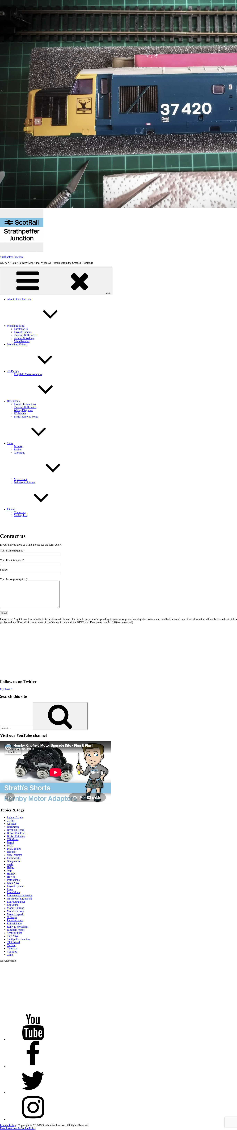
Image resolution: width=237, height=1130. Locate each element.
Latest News (21, 328)
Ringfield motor (15, 929)
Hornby (11, 873)
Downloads (13, 400)
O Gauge (12, 917)
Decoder (11, 851)
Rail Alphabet (14, 923)
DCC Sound (14, 848)
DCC (10, 845)
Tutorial (11, 945)
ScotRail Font (14, 932)
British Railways (16, 836)
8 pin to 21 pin (15, 817)
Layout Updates (22, 332)
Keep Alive (13, 882)
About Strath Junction (19, 299)
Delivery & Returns (24, 482)
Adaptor (11, 823)
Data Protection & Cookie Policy (18, 1128)
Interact (11, 509)
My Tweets (6, 689)
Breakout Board (15, 829)
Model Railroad (15, 907)
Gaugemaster (14, 861)
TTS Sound (13, 942)
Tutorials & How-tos (25, 407)
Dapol (10, 842)
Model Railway (15, 911)
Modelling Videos (17, 344)
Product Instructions (25, 404)
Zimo (10, 954)
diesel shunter (14, 854)
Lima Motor (13, 892)
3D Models (20, 413)
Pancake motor (15, 920)
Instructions (13, 879)
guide (10, 864)
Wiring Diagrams (23, 410)
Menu (108, 293)
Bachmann (13, 826)
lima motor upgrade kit (19, 898)
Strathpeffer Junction (11, 256)
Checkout (19, 452)
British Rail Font (16, 833)
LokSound (13, 904)
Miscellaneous (21, 341)
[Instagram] (33, 1119)
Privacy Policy (8, 1125)
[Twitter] (33, 1092)
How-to (11, 876)
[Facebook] (33, 1065)
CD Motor (12, 839)
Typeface (12, 948)
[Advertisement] (118, 651)
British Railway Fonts (26, 416)
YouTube (12, 951)
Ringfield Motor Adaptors (28, 374)
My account (20, 479)
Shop (10, 443)
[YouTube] (33, 1039)
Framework (13, 858)
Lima (10, 889)
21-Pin (10, 820)
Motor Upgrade (15, 914)
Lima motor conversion (19, 895)
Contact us (20, 512)
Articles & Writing (24, 338)
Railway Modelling (17, 926)
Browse (18, 446)
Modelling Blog (15, 325)
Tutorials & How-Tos (25, 335)
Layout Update (15, 886)
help (9, 870)
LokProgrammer (16, 901)
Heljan (10, 867)
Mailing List (20, 515)
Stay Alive (12, 936)
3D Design (13, 371)
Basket (17, 449)
